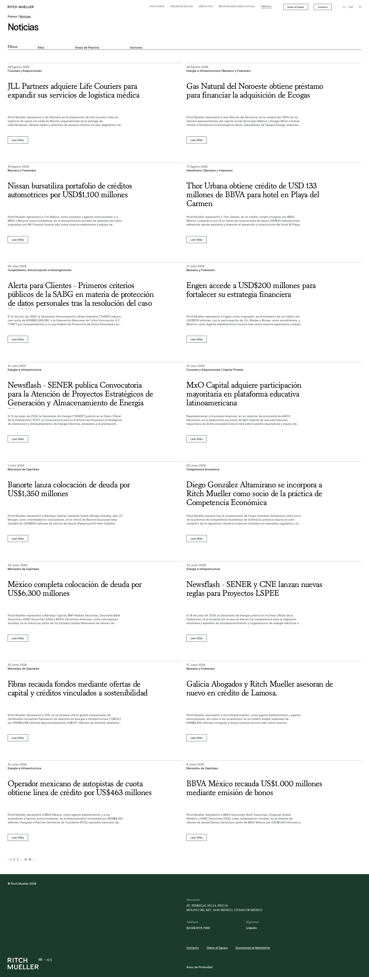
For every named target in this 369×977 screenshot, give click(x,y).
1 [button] (11, 859)
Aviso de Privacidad (199, 967)
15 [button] (25, 859)
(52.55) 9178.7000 (198, 928)
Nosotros (157, 6)
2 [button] (14, 859)
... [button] (21, 859)
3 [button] (17, 859)
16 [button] (30, 859)
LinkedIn (251, 928)
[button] (8, 859)
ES (345, 7)
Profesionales (181, 6)
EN (351, 7)
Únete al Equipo (295, 7)
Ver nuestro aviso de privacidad (36, 947)
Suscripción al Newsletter (252, 948)
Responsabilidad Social (237, 6)
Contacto (323, 7)
